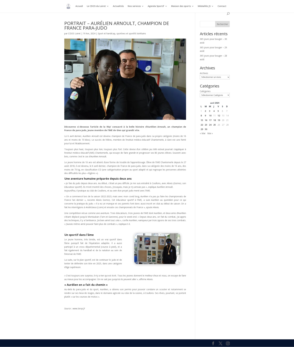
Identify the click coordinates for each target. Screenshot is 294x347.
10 (210, 115)
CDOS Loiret (74, 33)
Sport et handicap (106, 33)
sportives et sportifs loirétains (131, 33)
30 (206, 129)
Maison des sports (181, 6)
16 (206, 120)
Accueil (79, 6)
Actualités (118, 6)
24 (210, 124)
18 (214, 120)
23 (206, 124)
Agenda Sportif (156, 6)
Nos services (134, 6)
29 (202, 129)
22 (202, 124)
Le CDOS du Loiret (96, 6)
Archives (204, 73)
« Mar (202, 133)
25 (214, 124)
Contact (222, 6)
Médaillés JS (204, 6)
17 (210, 120)
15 (202, 120)
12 (219, 115)
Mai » (210, 133)
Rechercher (222, 24)
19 (219, 120)
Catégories (205, 91)
